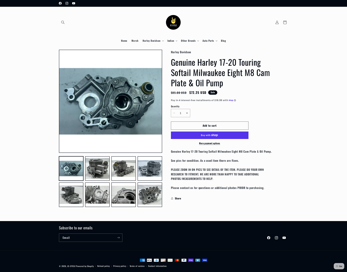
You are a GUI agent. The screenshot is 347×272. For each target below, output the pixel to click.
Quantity (175, 106)
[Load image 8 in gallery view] (150, 194)
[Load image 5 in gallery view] (71, 194)
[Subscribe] (118, 238)
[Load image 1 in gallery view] (71, 168)
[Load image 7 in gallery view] (123, 194)
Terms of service (137, 266)
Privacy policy (119, 266)
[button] (63, 22)
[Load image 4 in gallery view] (150, 168)
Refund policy (103, 266)
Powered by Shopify (85, 266)
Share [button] (178, 198)
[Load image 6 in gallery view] (97, 194)
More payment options (209, 143)
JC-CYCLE (71, 266)
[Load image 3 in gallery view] (123, 168)
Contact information (157, 266)
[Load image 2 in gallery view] (97, 168)
